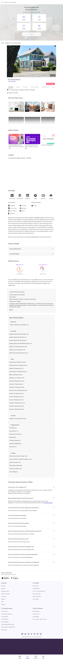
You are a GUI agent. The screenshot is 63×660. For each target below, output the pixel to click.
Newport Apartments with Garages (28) (18, 334)
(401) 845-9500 (12, 81)
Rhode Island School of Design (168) (18, 456)
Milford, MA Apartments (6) (16, 374)
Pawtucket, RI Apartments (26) (16, 387)
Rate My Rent (36, 588)
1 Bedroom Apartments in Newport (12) (19, 324)
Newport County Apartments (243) (17, 418)
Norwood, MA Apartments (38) (16, 381)
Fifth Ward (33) (13, 428)
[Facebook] (28, 634)
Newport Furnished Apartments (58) (18, 346)
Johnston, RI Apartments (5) (16, 384)
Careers (3, 588)
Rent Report (36, 599)
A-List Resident (5, 622)
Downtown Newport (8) (15, 440)
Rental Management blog (7, 624)
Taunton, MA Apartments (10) (16, 396)
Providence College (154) (15, 468)
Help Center (4, 629)
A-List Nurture (4, 619)
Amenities (25, 87)
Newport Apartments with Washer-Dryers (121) (20, 343)
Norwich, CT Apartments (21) (16, 393)
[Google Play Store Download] (15, 578)
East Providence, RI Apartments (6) (18, 371)
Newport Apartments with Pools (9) (17, 340)
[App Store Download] (5, 578)
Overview (10, 87)
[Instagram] (38, 634)
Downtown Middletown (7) (15, 443)
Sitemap (3, 604)
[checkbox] (24, 18)
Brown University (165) (14, 462)
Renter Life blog (37, 596)
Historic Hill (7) (12, 446)
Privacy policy (36, 611)
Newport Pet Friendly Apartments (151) (18, 353)
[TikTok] (41, 634)
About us (3, 586)
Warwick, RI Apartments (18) (16, 368)
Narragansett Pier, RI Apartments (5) (18, 365)
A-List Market (4, 616)
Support (3, 599)
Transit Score (42, 264)
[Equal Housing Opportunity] (22, 634)
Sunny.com (4, 596)
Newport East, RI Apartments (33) (17, 362)
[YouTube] (34, 634)
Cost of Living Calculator (39, 591)
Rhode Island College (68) (15, 465)
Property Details (35, 87)
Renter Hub (35, 586)
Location (18, 87)
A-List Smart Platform (6, 614)
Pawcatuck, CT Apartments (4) (16, 378)
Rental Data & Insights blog (8, 627)
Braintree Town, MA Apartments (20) (18, 390)
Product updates (5, 593)
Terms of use (36, 614)
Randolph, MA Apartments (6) (16, 406)
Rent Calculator (37, 593)
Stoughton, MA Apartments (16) (17, 403)
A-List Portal (4, 611)
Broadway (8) (12, 437)
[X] (31, 634)
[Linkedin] (25, 634)
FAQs (53, 87)
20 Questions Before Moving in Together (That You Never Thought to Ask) (16, 146)
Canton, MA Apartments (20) (16, 400)
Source (11, 309)
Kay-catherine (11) (13, 431)
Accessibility (36, 616)
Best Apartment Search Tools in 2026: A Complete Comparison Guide (31, 146)
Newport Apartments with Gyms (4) (17, 337)
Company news (5, 591)
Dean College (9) (13, 471)
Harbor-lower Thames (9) (15, 434)
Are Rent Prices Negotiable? (47, 145)
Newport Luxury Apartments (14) (17, 349)
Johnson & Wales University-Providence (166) (20, 459)
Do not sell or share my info (40, 619)
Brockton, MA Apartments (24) (16, 409)
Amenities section (48, 502)
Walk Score (19, 264)
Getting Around (45, 87)
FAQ (2, 601)
